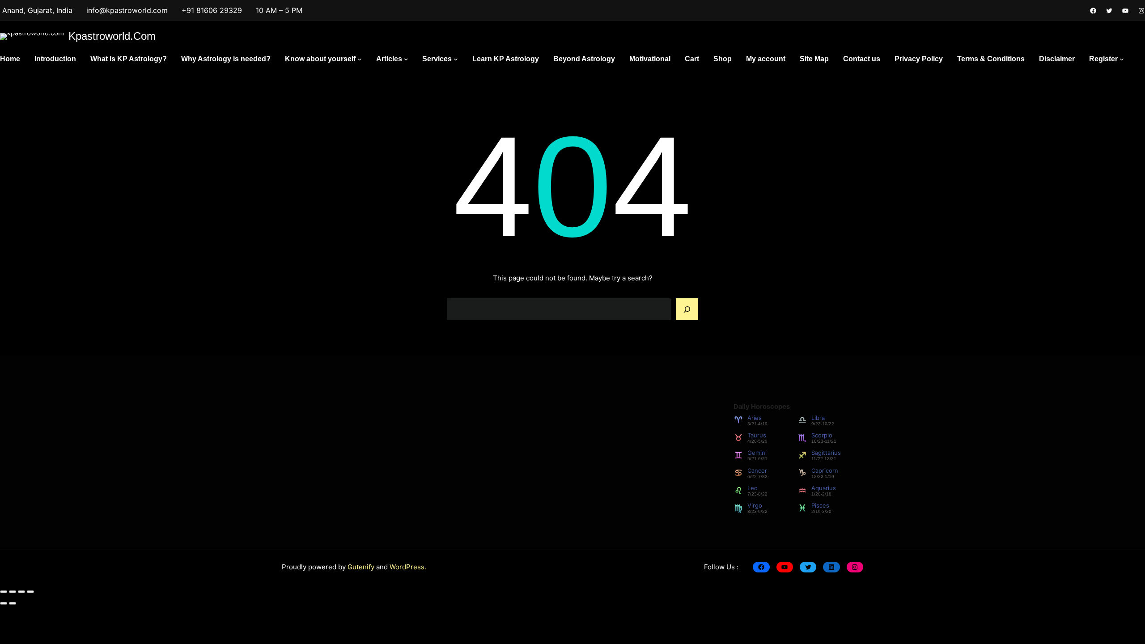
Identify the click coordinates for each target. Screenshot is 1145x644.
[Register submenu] (1122, 59)
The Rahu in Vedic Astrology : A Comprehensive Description (495, 471)
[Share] (21, 591)
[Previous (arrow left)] (3, 603)
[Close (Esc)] (30, 591)
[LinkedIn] (831, 567)
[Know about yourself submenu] (359, 59)
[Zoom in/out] (3, 591)
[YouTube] (1125, 10)
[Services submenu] (456, 59)
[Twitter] (1109, 10)
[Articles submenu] (406, 59)
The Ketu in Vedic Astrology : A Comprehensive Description (494, 431)
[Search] (687, 309)
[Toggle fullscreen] (12, 591)
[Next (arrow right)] (12, 603)
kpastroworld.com (112, 36)
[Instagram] (1141, 10)
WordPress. (408, 567)
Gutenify (362, 567)
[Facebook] (1093, 10)
